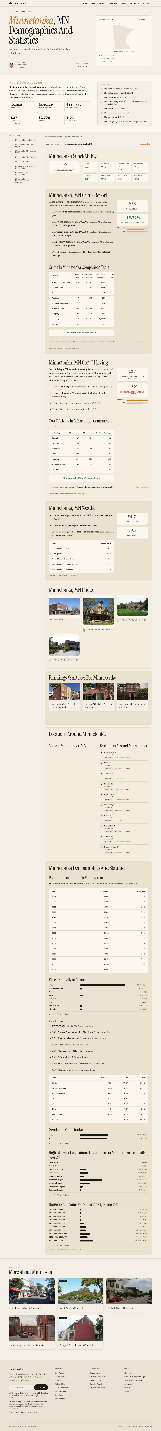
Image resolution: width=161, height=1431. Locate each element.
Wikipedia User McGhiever (96, 629)
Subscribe (41, 1387)
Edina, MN (107, 763)
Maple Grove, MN (110, 752)
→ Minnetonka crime (107, 58)
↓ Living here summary (108, 55)
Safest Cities (60, 1377)
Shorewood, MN (109, 805)
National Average (103, 433)
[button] (98, 144)
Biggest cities (94, 1373)
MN (17, 11)
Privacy (127, 1388)
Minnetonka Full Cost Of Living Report (81, 478)
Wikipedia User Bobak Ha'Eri (131, 620)
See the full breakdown (59, 1014)
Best (93, 3)
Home (11, 11)
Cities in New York (97, 1388)
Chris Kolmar (21, 65)
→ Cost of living (105, 62)
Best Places (59, 1373)
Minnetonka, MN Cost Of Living (78, 362)
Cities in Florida (96, 1384)
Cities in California (97, 1377)
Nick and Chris (31, 1412)
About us (127, 1373)
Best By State (60, 1399)
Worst (123, 3)
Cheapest (113, 3)
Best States (59, 1395)
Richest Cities (60, 1384)
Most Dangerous (62, 1388)
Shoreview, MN (109, 773)
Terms (126, 1391)
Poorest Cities (60, 1391)
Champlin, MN (108, 836)
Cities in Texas (95, 1380)
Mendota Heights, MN (111, 847)
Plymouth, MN (108, 784)
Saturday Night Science (29, 1404)
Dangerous (134, 3)
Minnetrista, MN (109, 826)
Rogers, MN (108, 815)
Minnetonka (74, 433)
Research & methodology (134, 1377)
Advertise (128, 1384)
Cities (84, 3)
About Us (147, 3)
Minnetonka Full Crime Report (81, 333)
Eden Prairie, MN (109, 794)
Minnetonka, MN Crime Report (78, 195)
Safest (102, 3)
